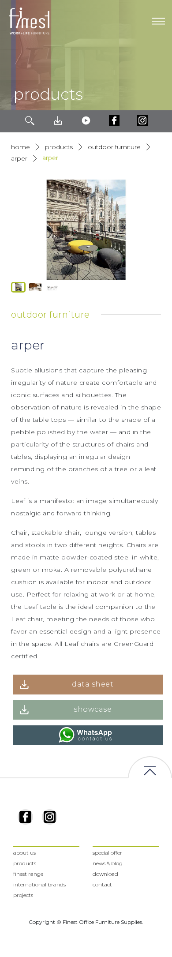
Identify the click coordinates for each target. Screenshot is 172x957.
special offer (107, 852)
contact (102, 884)
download (105, 874)
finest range (28, 874)
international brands (39, 884)
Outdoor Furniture (114, 147)
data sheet (92, 684)
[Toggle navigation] (158, 21)
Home (20, 147)
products (59, 147)
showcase (93, 709)
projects (23, 895)
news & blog (108, 863)
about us (24, 852)
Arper (19, 158)
